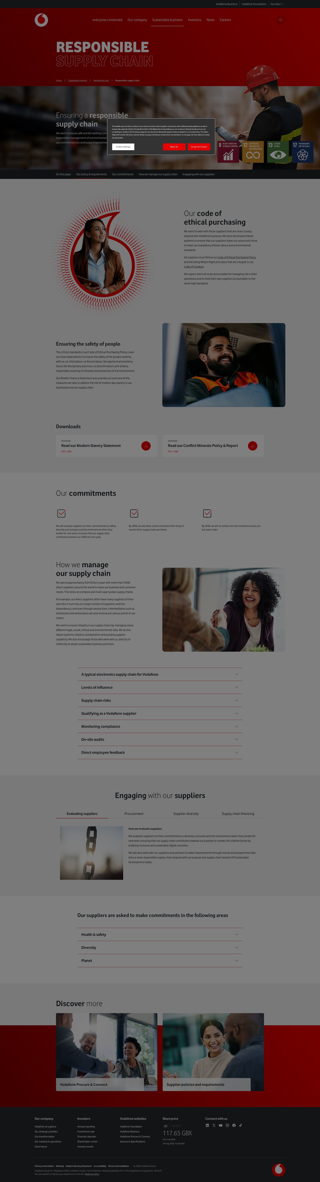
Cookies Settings (123, 147)
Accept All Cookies (199, 147)
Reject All (174, 147)
